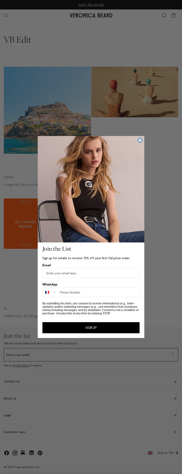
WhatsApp (49, 284)
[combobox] (50, 292)
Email (46, 265)
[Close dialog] (140, 140)
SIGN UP (91, 327)
